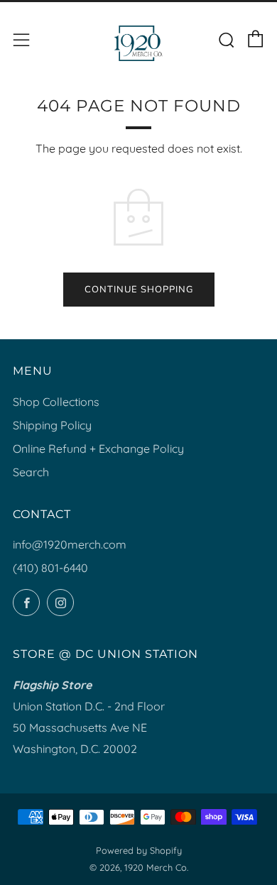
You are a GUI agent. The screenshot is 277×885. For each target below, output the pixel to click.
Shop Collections (56, 402)
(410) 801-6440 (50, 568)
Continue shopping (139, 289)
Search (31, 472)
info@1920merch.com (69, 544)
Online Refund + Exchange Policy (98, 448)
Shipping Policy (52, 425)
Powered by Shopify (139, 850)
